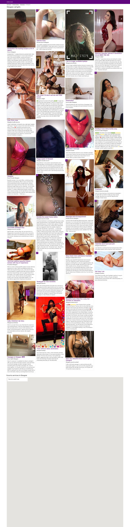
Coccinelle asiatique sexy (15, 227)
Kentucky (22, 4)
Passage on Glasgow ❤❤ (16, 357)
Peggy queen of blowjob (45, 159)
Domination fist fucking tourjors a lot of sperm (20, 49)
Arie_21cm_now (12, 120)
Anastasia (98, 189)
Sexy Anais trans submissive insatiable (79, 256)
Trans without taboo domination (47, 349)
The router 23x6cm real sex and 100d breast (49, 96)
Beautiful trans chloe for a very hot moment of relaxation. (78, 299)
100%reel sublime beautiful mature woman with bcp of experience (18, 262)
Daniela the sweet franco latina (47, 217)
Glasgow (10, 176)
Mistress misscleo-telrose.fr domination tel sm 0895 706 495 (108, 54)
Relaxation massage (72, 149)
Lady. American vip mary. (15, 321)
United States (15, 4)
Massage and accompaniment (76, 216)
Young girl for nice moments (46, 281)
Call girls (9, 4)
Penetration (70, 100)
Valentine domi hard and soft (105, 244)
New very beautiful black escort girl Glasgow (78, 359)
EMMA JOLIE (10, 2)
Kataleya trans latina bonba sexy (106, 129)
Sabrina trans (41, 40)
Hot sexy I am (99, 271)
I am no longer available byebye (76, 61)
